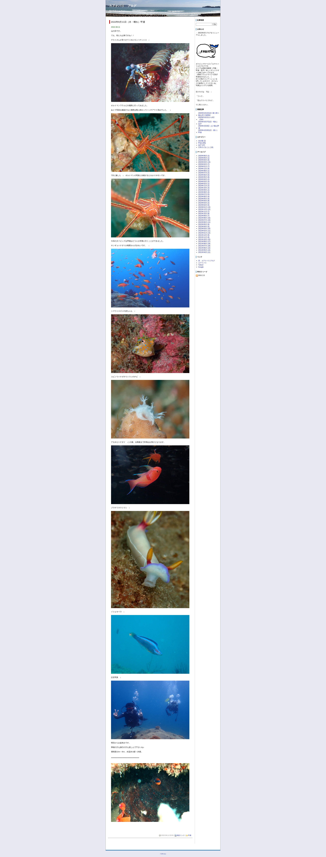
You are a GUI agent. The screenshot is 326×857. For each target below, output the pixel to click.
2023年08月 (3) (203, 192)
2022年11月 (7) (203, 211)
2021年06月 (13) (204, 248)
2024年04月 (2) (203, 179)
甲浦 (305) (202, 143)
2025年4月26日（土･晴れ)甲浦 (208, 127)
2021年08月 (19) (204, 244)
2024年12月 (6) (203, 169)
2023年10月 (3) (203, 188)
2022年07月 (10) (204, 220)
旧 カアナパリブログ (206, 261)
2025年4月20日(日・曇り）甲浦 (208, 131)
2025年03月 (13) (204, 162)
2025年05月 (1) (203, 158)
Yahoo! (200, 265)
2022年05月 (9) (203, 224)
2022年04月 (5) (203, 226)
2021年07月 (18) (204, 246)
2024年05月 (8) (203, 177)
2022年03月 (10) (204, 229)
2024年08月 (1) (203, 171)
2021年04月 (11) (204, 252)
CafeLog (163, 853)
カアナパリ (202, 263)
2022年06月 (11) (204, 222)
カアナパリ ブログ (123, 5)
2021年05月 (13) (204, 250)
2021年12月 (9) (203, 235)
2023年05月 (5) (203, 199)
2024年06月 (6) (203, 175)
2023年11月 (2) (203, 186)
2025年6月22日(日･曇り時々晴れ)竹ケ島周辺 (208, 114)
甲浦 (189, 835)
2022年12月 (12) (204, 209)
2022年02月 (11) (204, 231)
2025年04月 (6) (203, 160)
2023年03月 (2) (203, 203)
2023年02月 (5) (203, 205)
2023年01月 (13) (204, 207)
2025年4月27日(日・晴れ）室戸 (208, 123)
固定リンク (181, 835)
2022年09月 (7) (203, 216)
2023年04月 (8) (203, 201)
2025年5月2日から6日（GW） (206, 118)
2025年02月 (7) (203, 164)
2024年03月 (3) (203, 181)
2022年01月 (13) (204, 233)
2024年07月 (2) (203, 173)
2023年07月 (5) (203, 194)
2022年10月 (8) (203, 213)
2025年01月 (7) (203, 166)
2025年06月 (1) (203, 156)
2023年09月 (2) (203, 190)
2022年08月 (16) (204, 218)
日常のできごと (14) (205, 147)
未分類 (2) (202, 141)
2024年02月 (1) (203, 184)
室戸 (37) (201, 145)
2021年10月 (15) (204, 239)
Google (200, 267)
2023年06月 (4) (203, 196)
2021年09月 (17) (204, 241)
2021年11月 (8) (203, 237)
